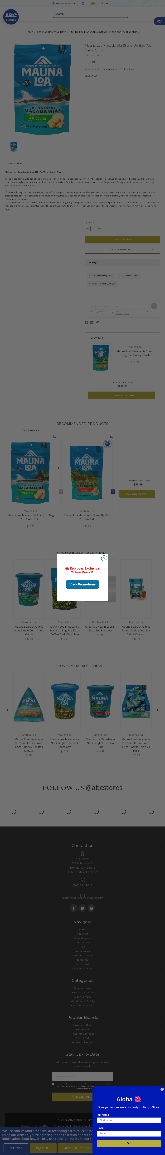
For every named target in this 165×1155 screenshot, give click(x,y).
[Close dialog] (104, 558)
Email (100, 1128)
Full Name (103, 1115)
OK (129, 1143)
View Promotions (82, 584)
